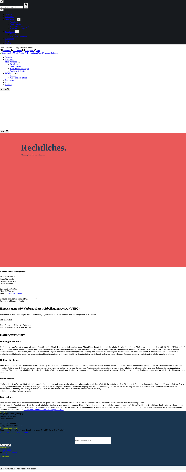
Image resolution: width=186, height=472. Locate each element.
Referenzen (9, 80)
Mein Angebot (11, 62)
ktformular (18, 293)
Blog (7, 82)
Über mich (9, 59)
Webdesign (14, 64)
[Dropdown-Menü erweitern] (19, 62)
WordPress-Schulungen (19, 69)
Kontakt (8, 85)
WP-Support (10, 73)
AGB (4, 454)
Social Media (15, 66)
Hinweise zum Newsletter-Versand (14, 432)
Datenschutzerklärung (11, 452)
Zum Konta (9, 293)
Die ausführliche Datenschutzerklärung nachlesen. (44, 409)
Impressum (7, 450)
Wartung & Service (17, 71)
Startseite (8, 57)
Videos (13, 75)
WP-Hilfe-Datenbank (18, 78)
